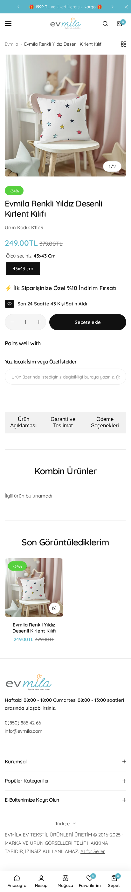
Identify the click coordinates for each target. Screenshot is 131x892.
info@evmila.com (24, 731)
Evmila (11, 44)
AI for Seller (92, 851)
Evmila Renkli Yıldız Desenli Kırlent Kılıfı (34, 628)
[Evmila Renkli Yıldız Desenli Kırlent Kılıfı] (34, 587)
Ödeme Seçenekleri (105, 422)
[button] (18, 6)
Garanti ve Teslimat (63, 422)
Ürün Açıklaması (23, 422)
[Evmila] (65, 24)
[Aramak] (105, 24)
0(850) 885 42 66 (23, 723)
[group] (65, 115)
